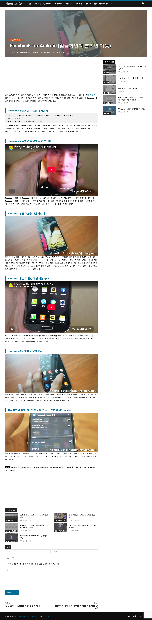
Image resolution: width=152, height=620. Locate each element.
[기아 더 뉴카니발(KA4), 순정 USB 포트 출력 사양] (109, 69)
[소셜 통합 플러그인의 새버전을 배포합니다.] (11, 517)
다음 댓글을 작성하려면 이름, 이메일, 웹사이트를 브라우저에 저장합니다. (33, 564)
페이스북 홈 (10, 470)
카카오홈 (91, 95)
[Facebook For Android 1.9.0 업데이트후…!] (11, 538)
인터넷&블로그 (11, 520)
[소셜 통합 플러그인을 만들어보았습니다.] (60, 517)
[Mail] (129, 616)
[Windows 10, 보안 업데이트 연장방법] (109, 110)
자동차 (106, 72)
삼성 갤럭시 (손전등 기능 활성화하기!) (23, 605)
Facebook (14, 467)
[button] (143, 3)
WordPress (34, 616)
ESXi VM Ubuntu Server (21, 616)
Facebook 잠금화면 (56, 467)
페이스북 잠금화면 (89, 467)
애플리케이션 (15, 40)
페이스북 (78, 467)
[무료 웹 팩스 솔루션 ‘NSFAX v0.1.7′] (109, 89)
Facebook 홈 (69, 467)
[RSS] (140, 616)
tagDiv (48, 616)
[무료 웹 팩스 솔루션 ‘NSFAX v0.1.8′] (109, 79)
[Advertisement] (51, 76)
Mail (134, 616)
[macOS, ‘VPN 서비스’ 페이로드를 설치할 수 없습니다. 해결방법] (109, 99)
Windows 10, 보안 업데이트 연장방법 (131, 109)
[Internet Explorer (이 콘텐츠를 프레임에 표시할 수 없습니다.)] (11, 527)
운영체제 (107, 103)
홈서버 (106, 82)
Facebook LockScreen (40, 467)
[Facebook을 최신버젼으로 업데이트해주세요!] (60, 527)
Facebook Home (25, 467)
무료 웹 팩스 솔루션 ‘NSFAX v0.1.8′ (130, 78)
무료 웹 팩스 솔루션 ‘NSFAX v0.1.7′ (130, 88)
